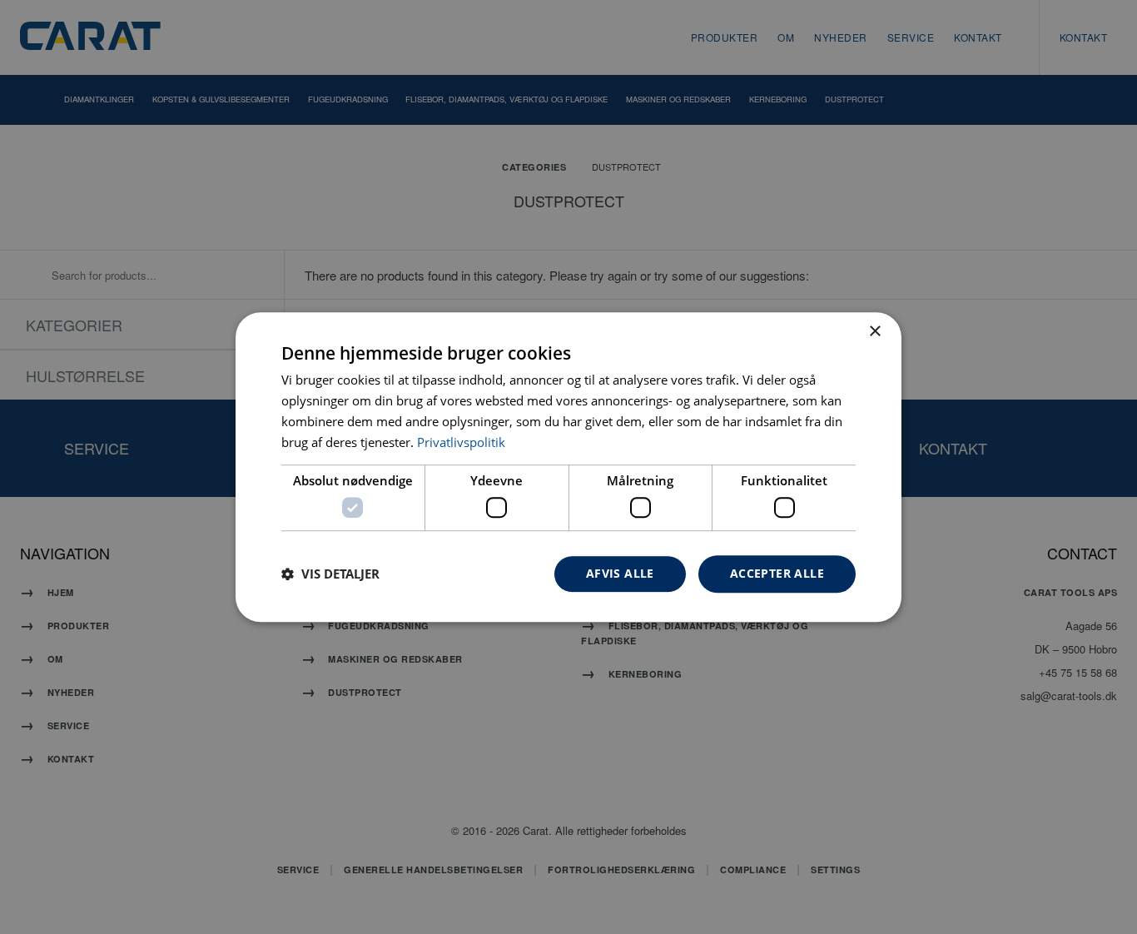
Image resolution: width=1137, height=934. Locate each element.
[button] (330, 573)
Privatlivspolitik (461, 442)
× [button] (874, 331)
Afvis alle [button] (620, 573)
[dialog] (568, 467)
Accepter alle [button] (777, 573)
